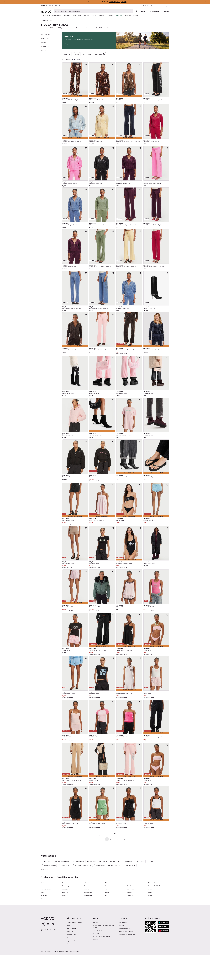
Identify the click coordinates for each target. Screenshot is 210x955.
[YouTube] (48, 924)
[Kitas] (205, 2)
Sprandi (150, 892)
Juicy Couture (88, 892)
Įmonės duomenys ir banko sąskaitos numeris (103, 926)
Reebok (129, 886)
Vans (106, 889)
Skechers (129, 892)
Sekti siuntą (70, 931)
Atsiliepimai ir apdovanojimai (127, 934)
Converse (86, 886)
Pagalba (167, 6)
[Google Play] (163, 922)
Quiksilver (130, 895)
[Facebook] (53, 924)
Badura (150, 895)
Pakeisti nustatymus (63, 951)
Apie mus (95, 922)
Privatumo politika (74, 951)
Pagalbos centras (71, 941)
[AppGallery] (163, 930)
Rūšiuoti (65, 54)
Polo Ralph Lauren (46, 889)
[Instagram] (43, 924)
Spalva (83, 54)
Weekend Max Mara (154, 882)
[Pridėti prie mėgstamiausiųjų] (86, 64)
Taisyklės (95, 939)
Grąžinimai (70, 925)
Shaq (106, 886)
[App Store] (163, 926)
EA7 (42, 898)
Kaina (89, 54)
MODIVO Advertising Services (101, 936)
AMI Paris (86, 882)
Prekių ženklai (99, 54)
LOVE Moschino (110, 882)
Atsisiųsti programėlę (157, 6)
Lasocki (129, 882)
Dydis (77, 54)
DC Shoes (86, 889)
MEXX (42, 882)
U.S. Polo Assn (131, 889)
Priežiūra (121, 925)
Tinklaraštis (146, 6)
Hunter (64, 882)
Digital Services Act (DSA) (126, 931)
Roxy (106, 895)
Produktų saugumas (124, 928)
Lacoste (43, 886)
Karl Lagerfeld (66, 889)
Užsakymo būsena (72, 928)
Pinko (150, 889)
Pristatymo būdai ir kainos (74, 922)
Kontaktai (69, 944)
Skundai (69, 937)
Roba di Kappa (88, 895)
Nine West (65, 895)
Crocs (42, 892)
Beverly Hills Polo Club (155, 886)
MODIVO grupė (97, 930)
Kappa (107, 892)
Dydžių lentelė (123, 922)
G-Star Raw (44, 895)
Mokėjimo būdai (71, 934)
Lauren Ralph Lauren (68, 886)
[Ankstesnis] (5, 2)
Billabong (65, 892)
